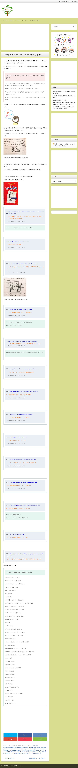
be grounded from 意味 (9, 747)
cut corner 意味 (25, 747)
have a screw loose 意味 (11, 749)
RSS (76, 1)
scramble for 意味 (21, 750)
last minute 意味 (20, 749)
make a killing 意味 (41, 749)
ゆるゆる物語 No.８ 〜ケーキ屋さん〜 (37, 758)
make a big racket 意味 (31, 749)
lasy (25, 749)
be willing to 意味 (18, 747)
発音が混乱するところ (9, 758)
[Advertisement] (48, 10)
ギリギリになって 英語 (18, 751)
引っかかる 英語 (24, 753)
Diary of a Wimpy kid (28, 745)
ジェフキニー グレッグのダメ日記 (12, 753)
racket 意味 (14, 750)
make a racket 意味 (7, 750)
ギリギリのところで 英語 (29, 751)
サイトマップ (70, 1)
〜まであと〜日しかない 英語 (31, 750)
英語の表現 (35, 745)
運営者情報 (63, 1)
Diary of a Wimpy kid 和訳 (34, 747)
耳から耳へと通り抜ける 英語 (35, 753)
